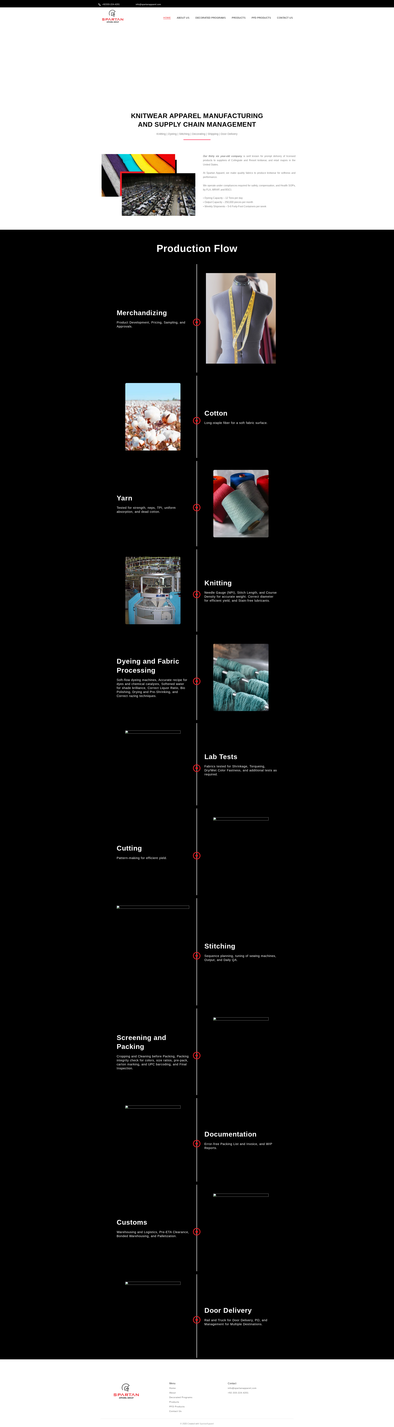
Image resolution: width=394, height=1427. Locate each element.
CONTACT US (285, 17)
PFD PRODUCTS (261, 17)
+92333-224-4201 (111, 4)
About (172, 1392)
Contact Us (175, 1411)
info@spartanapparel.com (148, 4)
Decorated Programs (180, 1397)
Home (172, 1388)
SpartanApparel (207, 1424)
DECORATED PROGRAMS (210, 17)
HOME (167, 17)
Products (174, 1402)
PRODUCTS (238, 17)
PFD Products (177, 1406)
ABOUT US (183, 17)
